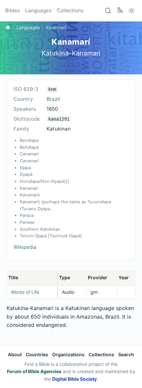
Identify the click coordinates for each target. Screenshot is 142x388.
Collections (70, 10)
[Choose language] (120, 10)
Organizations (68, 354)
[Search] (108, 10)
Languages (38, 10)
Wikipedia (25, 247)
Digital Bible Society (74, 379)
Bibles (12, 10)
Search (126, 354)
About (15, 354)
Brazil (53, 99)
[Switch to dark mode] (131, 10)
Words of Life (25, 292)
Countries (37, 354)
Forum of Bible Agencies (34, 371)
